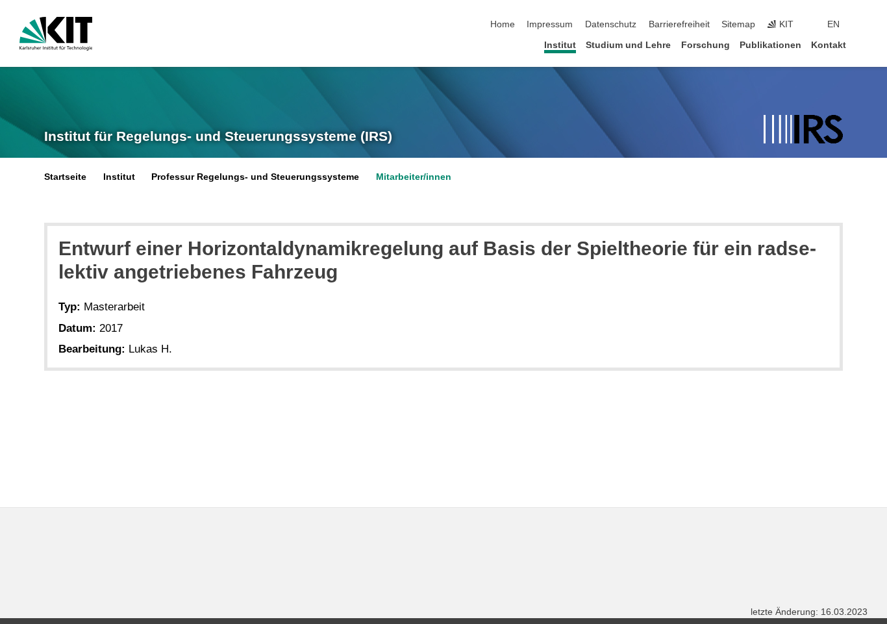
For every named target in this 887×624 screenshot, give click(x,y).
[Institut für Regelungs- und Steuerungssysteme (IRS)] (803, 130)
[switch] (864, 24)
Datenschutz (610, 24)
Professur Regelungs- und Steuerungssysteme (255, 177)
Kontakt (828, 45)
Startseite (65, 177)
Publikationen (770, 45)
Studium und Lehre (628, 45)
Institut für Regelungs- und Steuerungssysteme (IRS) (218, 136)
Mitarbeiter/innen (413, 177)
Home (502, 24)
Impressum (550, 24)
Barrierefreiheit (679, 24)
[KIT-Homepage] (56, 34)
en (833, 24)
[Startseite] (864, 44)
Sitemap (738, 24)
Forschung (705, 45)
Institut (560, 45)
